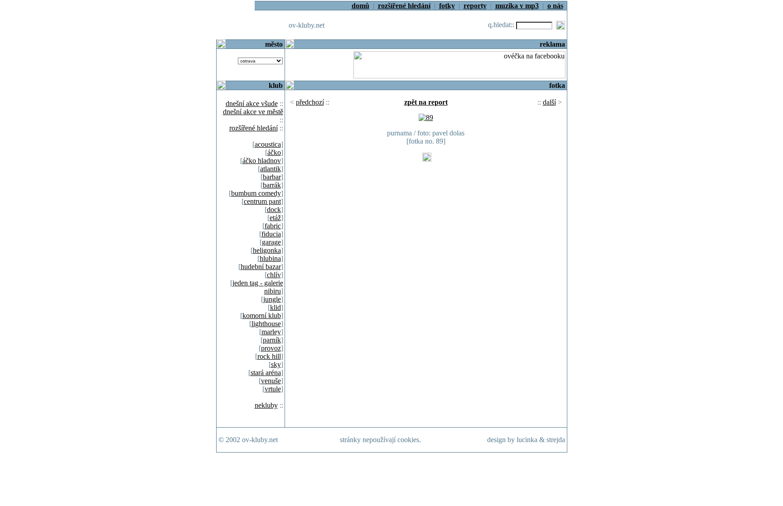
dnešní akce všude (252, 103)
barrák (272, 185)
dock (274, 209)
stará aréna (266, 372)
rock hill (269, 356)
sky (276, 364)
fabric (273, 226)
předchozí (310, 102)
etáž (275, 218)
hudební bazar (261, 266)
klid (275, 307)
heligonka (267, 250)
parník (272, 340)
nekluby (266, 405)
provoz (271, 348)
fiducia (271, 234)
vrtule (273, 389)
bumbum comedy (256, 193)
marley (271, 332)
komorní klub (261, 315)
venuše (271, 381)
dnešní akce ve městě (253, 112)
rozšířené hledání (253, 128)
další (549, 102)
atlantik (270, 169)
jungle (272, 299)
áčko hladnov (261, 160)
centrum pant (262, 201)
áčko (274, 152)
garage (271, 242)
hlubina (270, 258)
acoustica (268, 144)
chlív (274, 275)
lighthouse (266, 324)
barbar (272, 177)
